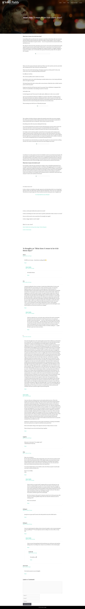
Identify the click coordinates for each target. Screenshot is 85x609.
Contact (80, 2)
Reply (25, 262)
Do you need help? (74, 2)
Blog (68, 2)
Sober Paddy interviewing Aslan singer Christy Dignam (34, 227)
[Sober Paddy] (11, 2)
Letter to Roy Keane (27, 229)
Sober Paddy (28, 267)
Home (60, 2)
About (64, 2)
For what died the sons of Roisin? (42, 194)
